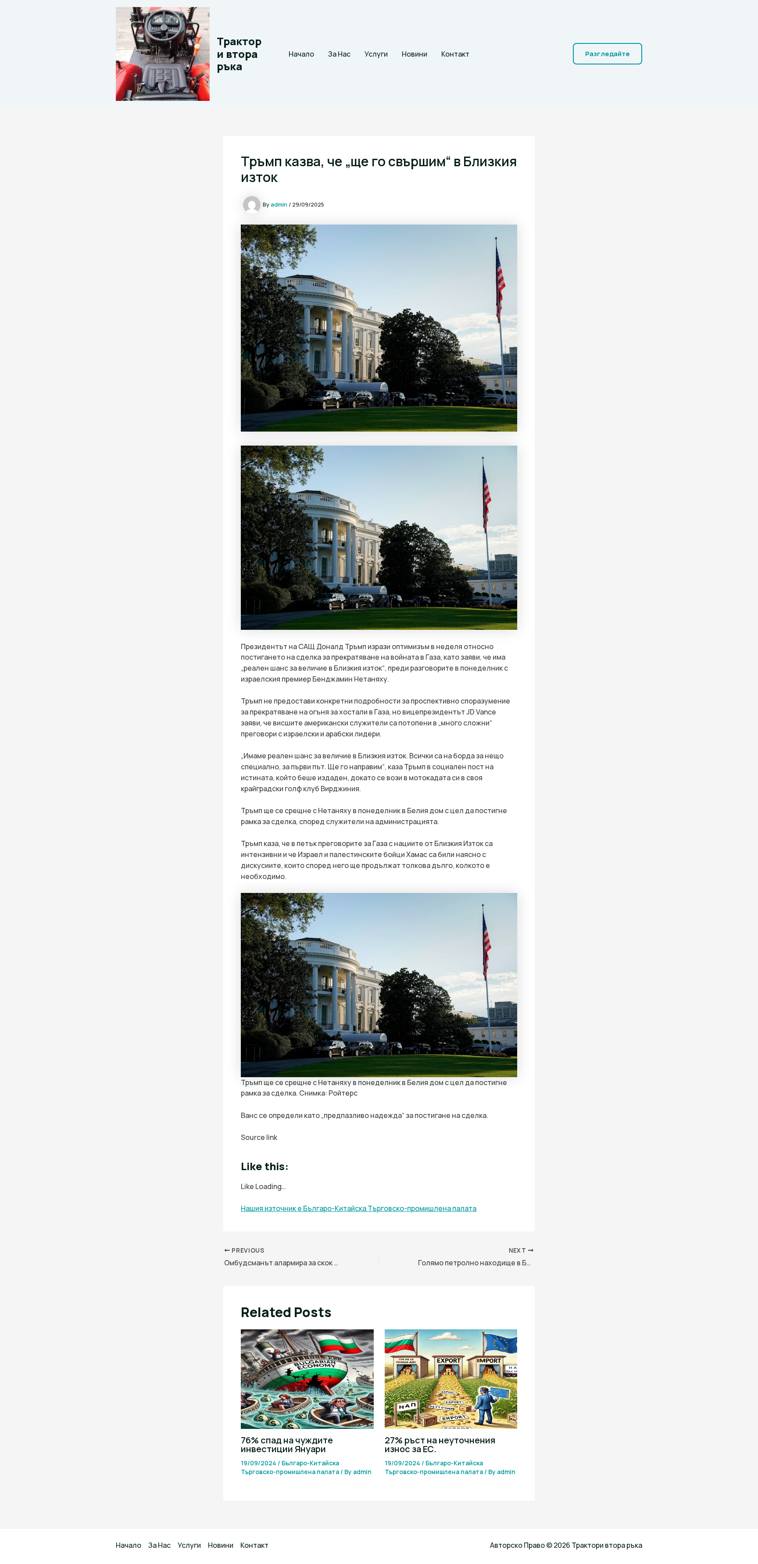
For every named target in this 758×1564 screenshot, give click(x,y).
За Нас (339, 54)
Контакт (455, 54)
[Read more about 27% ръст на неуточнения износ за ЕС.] (451, 1378)
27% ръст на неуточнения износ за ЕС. (440, 1444)
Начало (301, 54)
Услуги (376, 54)
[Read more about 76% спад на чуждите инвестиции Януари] (307, 1378)
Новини (414, 54)
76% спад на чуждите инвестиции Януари (287, 1444)
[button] (607, 53)
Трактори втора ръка (239, 54)
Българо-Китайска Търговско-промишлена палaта (290, 1467)
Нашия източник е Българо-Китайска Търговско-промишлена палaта (358, 1208)
